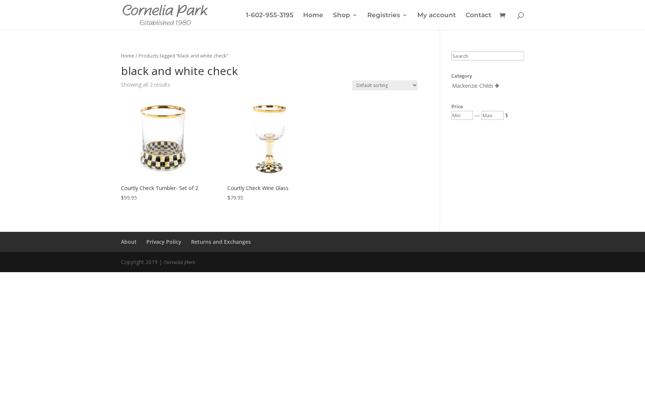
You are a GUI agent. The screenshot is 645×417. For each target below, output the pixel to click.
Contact (478, 15)
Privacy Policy (163, 241)
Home (313, 15)
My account (436, 15)
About (129, 241)
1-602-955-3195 (269, 15)
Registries (383, 15)
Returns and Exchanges (221, 241)
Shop (341, 15)
